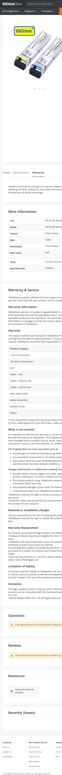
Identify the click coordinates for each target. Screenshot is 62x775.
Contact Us (6, 752)
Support (29, 11)
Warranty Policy (35, 752)
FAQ (57, 756)
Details (6, 172)
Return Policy (34, 747)
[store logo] (12, 3)
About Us (6, 747)
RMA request (34, 761)
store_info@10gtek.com (22, 422)
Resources (38, 172)
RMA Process (34, 756)
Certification (7, 756)
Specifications (21, 172)
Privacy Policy (34, 766)
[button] (34, 89)
